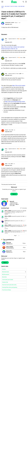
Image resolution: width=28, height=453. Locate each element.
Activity (4, 269)
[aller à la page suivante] (18, 235)
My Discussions (5, 274)
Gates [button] (6, 163)
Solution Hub (5, 282)
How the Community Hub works (9, 284)
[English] (14, 1)
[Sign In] (26, 1)
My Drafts (14, 277)
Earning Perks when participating (9, 287)
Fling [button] (6, 73)
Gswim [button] (6, 129)
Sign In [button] (14, 194)
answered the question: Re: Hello (17, 216)
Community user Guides (7, 279)
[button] (2, 23)
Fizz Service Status (6, 289)
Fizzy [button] (6, 148)
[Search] (23, 1)
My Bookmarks (14, 271)
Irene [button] (6, 57)
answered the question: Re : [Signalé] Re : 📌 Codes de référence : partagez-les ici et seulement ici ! (15, 212)
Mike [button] (6, 38)
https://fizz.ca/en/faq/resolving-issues (15, 101)
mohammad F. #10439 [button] (9, 22)
